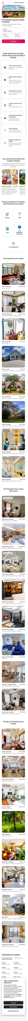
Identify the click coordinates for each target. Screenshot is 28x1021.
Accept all (13, 1003)
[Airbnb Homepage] (3, 2)
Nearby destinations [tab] (7, 958)
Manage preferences (13, 1011)
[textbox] (7, 36)
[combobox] (13, 31)
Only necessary (13, 1007)
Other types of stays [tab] (20, 958)
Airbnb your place (19, 2)
